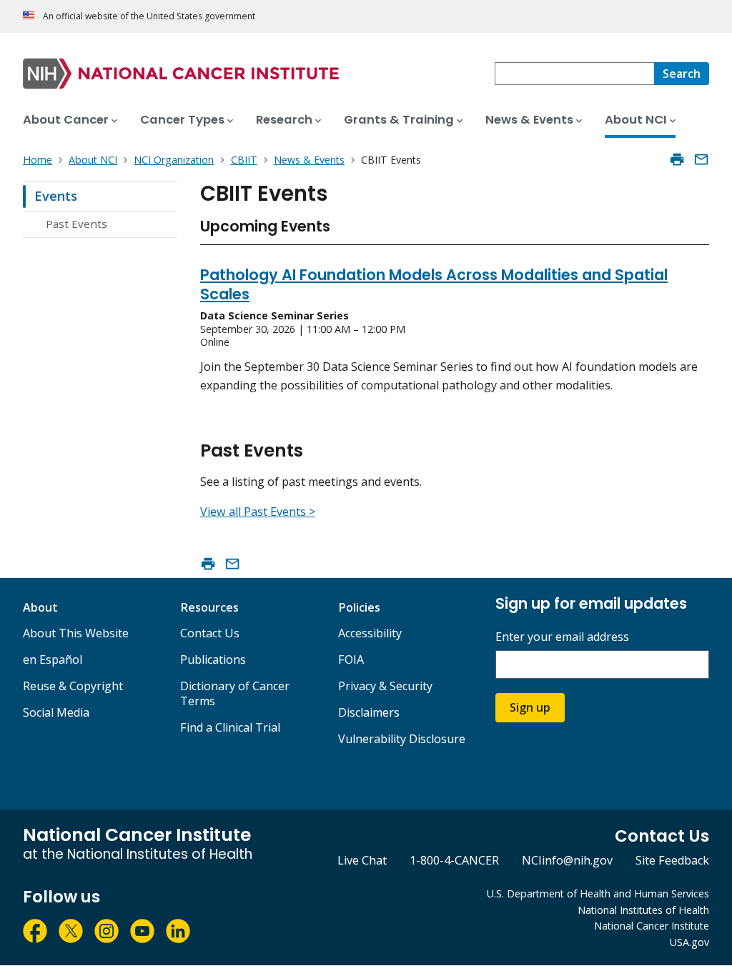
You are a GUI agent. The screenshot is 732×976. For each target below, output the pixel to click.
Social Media (56, 712)
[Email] (701, 159)
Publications (213, 659)
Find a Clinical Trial (230, 727)
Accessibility (370, 633)
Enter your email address (562, 636)
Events (55, 195)
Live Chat (362, 860)
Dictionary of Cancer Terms (235, 693)
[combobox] (574, 73)
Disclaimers (369, 712)
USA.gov (689, 942)
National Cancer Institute (651, 925)
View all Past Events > (257, 511)
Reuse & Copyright (73, 686)
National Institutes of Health (643, 910)
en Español (52, 659)
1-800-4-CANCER (454, 860)
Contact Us (209, 633)
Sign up (530, 707)
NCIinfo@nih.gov (567, 860)
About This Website (76, 633)
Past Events (76, 223)
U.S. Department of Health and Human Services (598, 893)
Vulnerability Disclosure (401, 739)
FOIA (351, 659)
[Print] (677, 159)
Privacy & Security (385, 686)
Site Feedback (672, 860)
